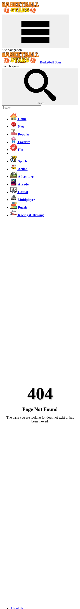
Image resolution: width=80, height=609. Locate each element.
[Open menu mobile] (35, 31)
